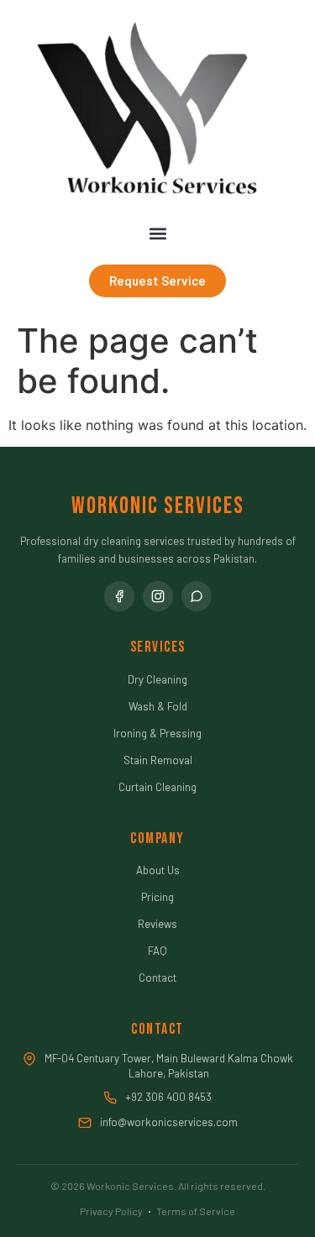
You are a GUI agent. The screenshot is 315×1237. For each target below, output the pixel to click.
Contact (157, 977)
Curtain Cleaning (157, 787)
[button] (157, 234)
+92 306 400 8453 (168, 1096)
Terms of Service (195, 1211)
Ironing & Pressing (157, 733)
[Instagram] (158, 596)
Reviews (157, 923)
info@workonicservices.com (169, 1122)
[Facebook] (119, 596)
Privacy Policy (111, 1211)
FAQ (157, 950)
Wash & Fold (158, 706)
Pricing (157, 897)
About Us (158, 870)
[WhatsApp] (196, 596)
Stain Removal (157, 760)
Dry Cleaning (157, 679)
